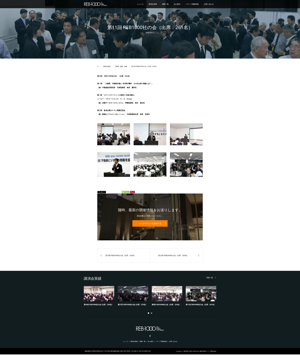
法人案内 (177, 4)
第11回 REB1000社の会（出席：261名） (201, 304)
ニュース (140, 4)
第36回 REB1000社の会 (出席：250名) (98, 304)
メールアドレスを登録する (150, 223)
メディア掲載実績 (192, 4)
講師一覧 (165, 4)
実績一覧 (209, 277)
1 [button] (148, 313)
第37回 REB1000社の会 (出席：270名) (132, 304)
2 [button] (151, 313)
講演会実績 (153, 4)
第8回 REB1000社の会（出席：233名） (166, 304)
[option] (152, 296)
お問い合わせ (209, 4)
